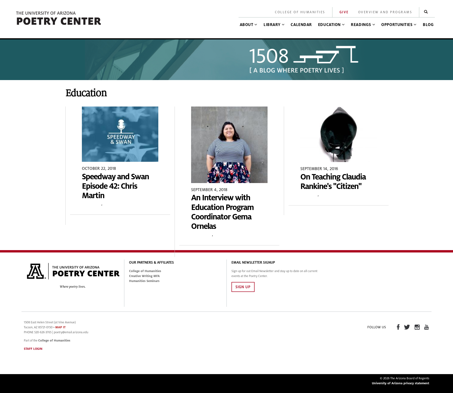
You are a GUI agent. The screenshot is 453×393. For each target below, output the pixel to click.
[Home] (58, 25)
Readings (361, 25)
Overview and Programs (385, 12)
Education (329, 25)
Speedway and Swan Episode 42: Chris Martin (115, 186)
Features (309, 194)
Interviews (201, 234)
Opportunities (396, 25)
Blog (428, 25)
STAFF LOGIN (33, 348)
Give (344, 12)
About (246, 25)
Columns (111, 203)
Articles (221, 234)
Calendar (301, 25)
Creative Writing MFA (144, 276)
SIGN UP (243, 287)
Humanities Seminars (144, 281)
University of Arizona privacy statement (400, 383)
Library (272, 25)
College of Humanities (300, 12)
